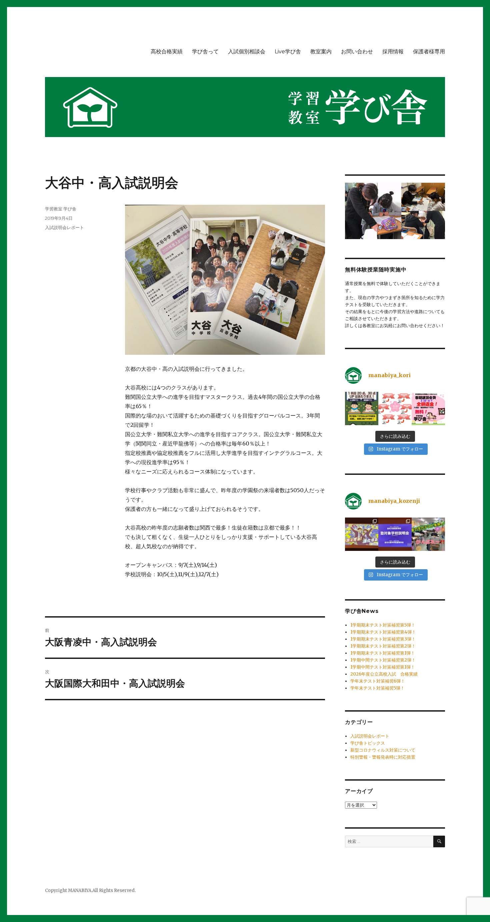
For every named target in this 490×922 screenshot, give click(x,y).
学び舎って (205, 51)
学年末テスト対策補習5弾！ (377, 688)
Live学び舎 (288, 51)
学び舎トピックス (367, 743)
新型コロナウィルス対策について (382, 750)
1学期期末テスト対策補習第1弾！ (382, 653)
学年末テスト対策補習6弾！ (377, 681)
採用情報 (393, 51)
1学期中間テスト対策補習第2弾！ (383, 660)
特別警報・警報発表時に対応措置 (382, 757)
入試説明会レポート (64, 227)
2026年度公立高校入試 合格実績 (384, 674)
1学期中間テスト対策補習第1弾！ (382, 667)
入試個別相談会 (246, 51)
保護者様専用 (429, 51)
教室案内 (321, 51)
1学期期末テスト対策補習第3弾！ (383, 639)
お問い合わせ (357, 51)
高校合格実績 (167, 51)
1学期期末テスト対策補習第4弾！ (383, 632)
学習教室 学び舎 (60, 208)
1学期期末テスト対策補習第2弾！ (383, 646)
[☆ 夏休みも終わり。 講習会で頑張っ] (428, 534)
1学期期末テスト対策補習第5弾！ (382, 625)
